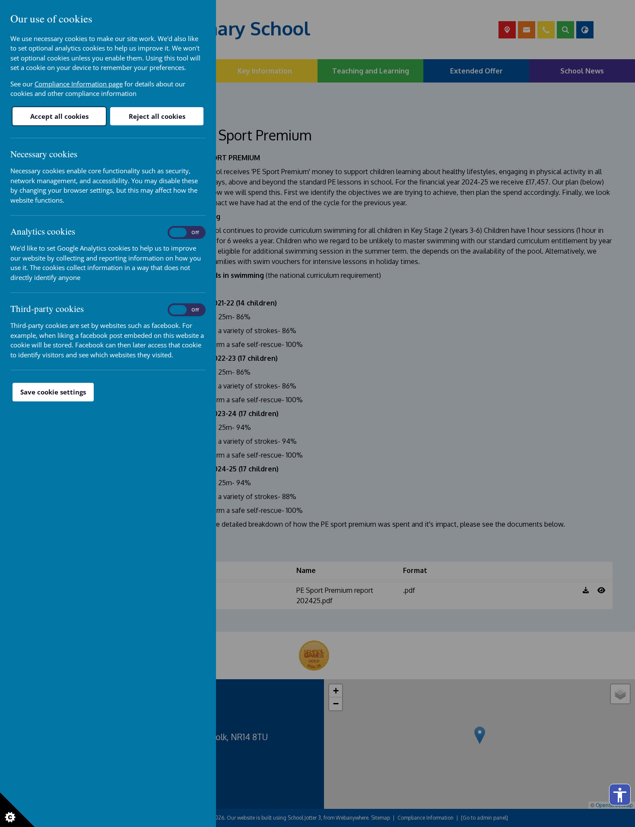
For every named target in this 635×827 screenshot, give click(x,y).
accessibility (620, 795)
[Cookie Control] (17, 809)
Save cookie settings (53, 392)
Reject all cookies (157, 116)
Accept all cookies (59, 116)
